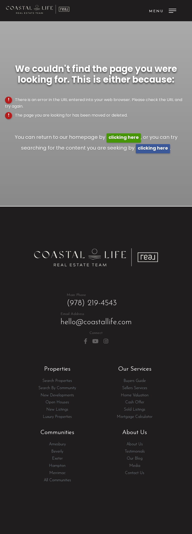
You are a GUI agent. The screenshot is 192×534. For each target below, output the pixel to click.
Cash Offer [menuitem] (134, 402)
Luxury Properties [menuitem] (57, 417)
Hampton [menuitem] (57, 466)
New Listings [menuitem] (57, 410)
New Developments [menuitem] (57, 395)
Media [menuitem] (134, 466)
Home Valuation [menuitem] (134, 395)
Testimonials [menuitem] (135, 452)
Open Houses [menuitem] (57, 402)
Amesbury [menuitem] (57, 444)
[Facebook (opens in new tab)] (85, 341)
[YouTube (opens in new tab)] (95, 341)
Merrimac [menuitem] (57, 473)
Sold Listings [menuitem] (134, 410)
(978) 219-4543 (92, 300)
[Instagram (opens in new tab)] (106, 341)
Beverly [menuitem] (57, 452)
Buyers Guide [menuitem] (135, 381)
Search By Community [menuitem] (57, 388)
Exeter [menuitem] (57, 459)
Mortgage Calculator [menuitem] (134, 417)
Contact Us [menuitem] (134, 473)
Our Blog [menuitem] (134, 459)
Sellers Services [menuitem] (134, 388)
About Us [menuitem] (134, 444)
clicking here (123, 138)
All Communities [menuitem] (57, 480)
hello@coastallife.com (96, 319)
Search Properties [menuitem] (57, 381)
